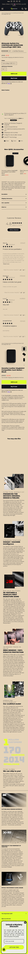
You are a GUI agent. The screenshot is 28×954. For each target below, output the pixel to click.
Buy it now (14, 78)
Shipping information (7, 198)
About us (4, 207)
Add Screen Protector (7, 66)
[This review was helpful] (20, 315)
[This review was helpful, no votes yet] (20, 270)
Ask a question (5, 202)
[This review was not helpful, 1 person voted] (23, 292)
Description (4, 194)
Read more (6, 264)
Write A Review (14, 230)
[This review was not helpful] (23, 315)
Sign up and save (6, 918)
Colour (3, 60)
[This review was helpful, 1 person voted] (21, 292)
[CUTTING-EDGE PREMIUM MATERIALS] (14, 800)
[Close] (25, 922)
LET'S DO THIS (14, 947)
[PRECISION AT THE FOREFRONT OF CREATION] (14, 837)
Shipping (10, 57)
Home (3, 13)
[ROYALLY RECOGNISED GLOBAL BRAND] (14, 879)
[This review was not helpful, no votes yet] (23, 270)
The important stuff (7, 913)
